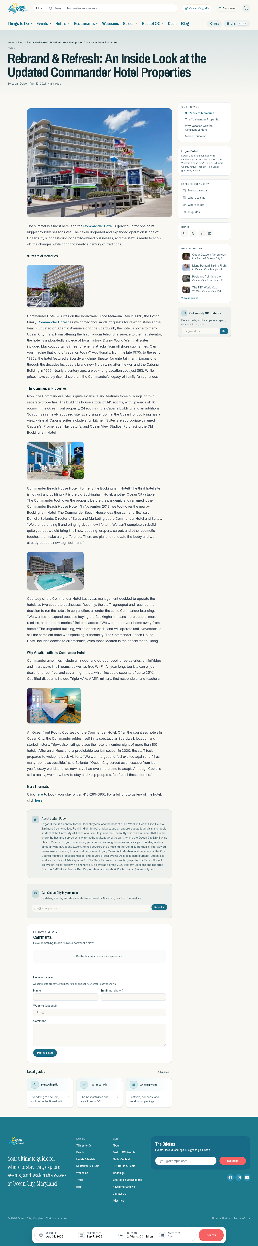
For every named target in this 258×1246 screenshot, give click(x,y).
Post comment (45, 1053)
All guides (163, 1072)
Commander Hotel (98, 226)
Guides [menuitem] (128, 23)
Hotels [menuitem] (61, 23)
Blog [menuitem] (185, 23)
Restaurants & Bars (87, 1166)
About (116, 1145)
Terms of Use (242, 1218)
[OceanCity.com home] (18, 8)
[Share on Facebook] (201, 233)
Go (224, 331)
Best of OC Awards (124, 1152)
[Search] (51, 8)
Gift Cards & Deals (124, 1166)
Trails (79, 1180)
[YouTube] (247, 1177)
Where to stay (196, 197)
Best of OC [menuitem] (151, 23)
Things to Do (84, 1145)
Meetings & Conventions (127, 1180)
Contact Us (119, 1193)
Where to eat (196, 204)
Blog (20, 42)
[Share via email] (209, 233)
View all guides (189, 298)
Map (216, 24)
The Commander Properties (202, 119)
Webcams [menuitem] (110, 23)
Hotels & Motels (85, 1159)
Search (211, 1235)
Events (80, 1152)
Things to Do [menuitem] (18, 23)
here (39, 794)
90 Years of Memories (199, 113)
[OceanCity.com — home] (17, 1142)
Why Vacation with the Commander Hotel (199, 127)
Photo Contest (121, 1159)
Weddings (118, 1173)
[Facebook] (230, 1177)
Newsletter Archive (124, 1187)
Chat (238, 24)
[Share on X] (193, 233)
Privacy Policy (221, 1218)
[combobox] (115, 8)
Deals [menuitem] (172, 23)
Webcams (82, 1173)
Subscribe (159, 907)
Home (11, 42)
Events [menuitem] (42, 23)
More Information (195, 136)
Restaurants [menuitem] (84, 23)
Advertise (118, 1200)
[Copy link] (184, 233)
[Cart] (246, 8)
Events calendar (198, 190)
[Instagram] (238, 1177)
